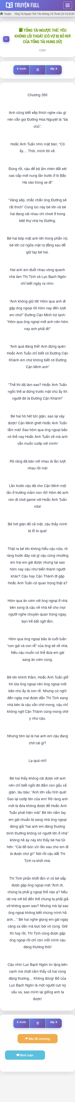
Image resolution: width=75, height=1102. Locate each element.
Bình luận (26, 1055)
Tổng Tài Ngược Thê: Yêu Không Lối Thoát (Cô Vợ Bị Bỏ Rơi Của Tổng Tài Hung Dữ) (43, 35)
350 (43, 50)
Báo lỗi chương (39, 1039)
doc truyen (23, 4)
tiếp (52, 68)
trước (23, 68)
